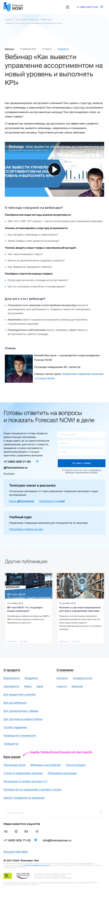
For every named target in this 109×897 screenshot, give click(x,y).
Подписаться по (52, 501)
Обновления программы (62, 773)
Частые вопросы (76, 764)
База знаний (12, 757)
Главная (8, 19)
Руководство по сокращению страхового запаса (32, 789)
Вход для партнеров (16, 851)
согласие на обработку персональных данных (83, 471)
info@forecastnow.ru (57, 840)
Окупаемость (11, 686)
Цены (40, 686)
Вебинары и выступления (45, 764)
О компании (65, 670)
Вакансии (77, 686)
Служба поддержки (15, 727)
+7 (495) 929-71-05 (87, 7)
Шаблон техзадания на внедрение (24, 797)
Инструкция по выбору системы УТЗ (25, 781)
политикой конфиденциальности (36, 865)
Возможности (12, 678)
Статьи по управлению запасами (23, 773)
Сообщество (11, 743)
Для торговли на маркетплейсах (23, 719)
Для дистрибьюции (15, 702)
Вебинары (46, 19)
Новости (62, 686)
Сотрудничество (82, 678)
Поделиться (63, 49)
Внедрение (31, 678)
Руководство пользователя (20, 735)
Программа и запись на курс (26, 529)
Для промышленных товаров (21, 710)
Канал (21, 501)
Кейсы (28, 686)
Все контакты (9, 473)
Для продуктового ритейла (20, 694)
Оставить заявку (81, 463)
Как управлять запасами (26, 19)
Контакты (62, 678)
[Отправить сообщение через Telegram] (102, 7)
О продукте (12, 670)
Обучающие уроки (14, 764)
